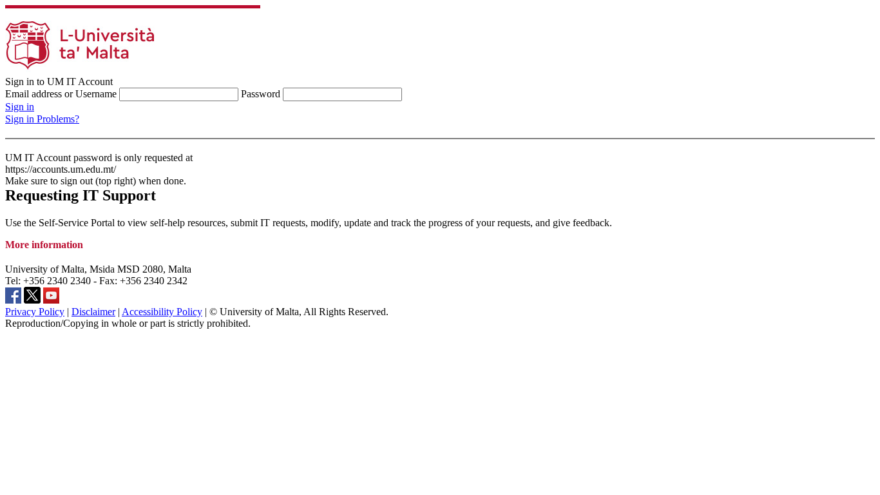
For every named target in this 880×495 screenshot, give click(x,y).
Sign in (19, 106)
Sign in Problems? (42, 118)
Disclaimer (93, 311)
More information (44, 244)
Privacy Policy (34, 311)
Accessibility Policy (162, 311)
